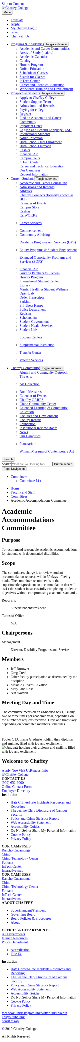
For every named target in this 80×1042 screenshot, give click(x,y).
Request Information (34, 174)
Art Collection (30, 384)
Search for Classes (32, 77)
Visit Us (24, 770)
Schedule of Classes (34, 73)
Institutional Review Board (38, 428)
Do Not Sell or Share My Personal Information (43, 830)
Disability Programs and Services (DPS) (48, 242)
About (15, 922)
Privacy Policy (21, 839)
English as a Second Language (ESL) (46, 130)
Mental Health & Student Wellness (44, 289)
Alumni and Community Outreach (44, 372)
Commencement (31, 230)
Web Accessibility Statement (30, 822)
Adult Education (31, 138)
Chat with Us (20, 36)
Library (25, 285)
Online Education (32, 69)
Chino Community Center (38, 404)
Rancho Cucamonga (16, 850)
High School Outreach (35, 146)
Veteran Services (31, 360)
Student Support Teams (36, 102)
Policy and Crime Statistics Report (35, 818)
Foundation (28, 424)
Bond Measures (31, 392)
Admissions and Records (37, 106)
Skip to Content (13, 4)
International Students (35, 134)
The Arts (26, 376)
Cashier (25, 150)
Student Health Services (36, 325)
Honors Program (31, 65)
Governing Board (23, 914)
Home (15, 488)
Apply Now (10, 770)
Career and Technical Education (42, 85)
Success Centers (31, 337)
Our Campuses (30, 170)
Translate (17, 20)
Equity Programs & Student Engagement (48, 250)
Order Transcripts (32, 297)
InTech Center (30, 81)
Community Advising (35, 234)
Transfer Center (30, 352)
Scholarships (28, 317)
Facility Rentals (30, 420)
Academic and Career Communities (45, 48)
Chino (6, 854)
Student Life (28, 329)
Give (14, 32)
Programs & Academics (27, 44)
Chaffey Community (25, 368)
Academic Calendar (33, 56)
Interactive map (12, 870)
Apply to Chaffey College (38, 98)
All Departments (13, 934)
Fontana (7, 862)
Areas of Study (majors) (36, 52)
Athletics (26, 191)
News (24, 432)
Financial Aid (29, 154)
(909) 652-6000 (13, 782)
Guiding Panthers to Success (40, 273)
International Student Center (39, 281)
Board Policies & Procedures (31, 918)
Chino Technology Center (20, 858)
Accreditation (20, 950)
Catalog (25, 61)
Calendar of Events (33, 203)
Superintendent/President (28, 910)
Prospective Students (25, 93)
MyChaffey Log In (24, 28)
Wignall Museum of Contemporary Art (47, 451)
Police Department (33, 309)
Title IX (16, 954)
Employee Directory (16, 791)
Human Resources (15, 938)
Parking (25, 301)
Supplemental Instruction (37, 345)
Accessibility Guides (25, 826)
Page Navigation (14, 468)
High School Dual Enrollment (41, 142)
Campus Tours (30, 158)
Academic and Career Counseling (43, 183)
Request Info (39, 770)
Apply (15, 24)
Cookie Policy (21, 834)
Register (25, 114)
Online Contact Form (17, 787)
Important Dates (31, 126)
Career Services (31, 223)
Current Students (22, 178)
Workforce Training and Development (46, 89)
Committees (19, 477)
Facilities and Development (39, 416)
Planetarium (28, 444)
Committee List (30, 481)
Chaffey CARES (32, 400)
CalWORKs (28, 215)
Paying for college (32, 110)
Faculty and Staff (23, 492)
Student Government (34, 321)
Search (6, 464)
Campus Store (29, 207)
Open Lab (27, 293)
